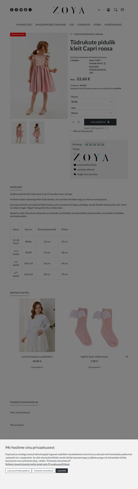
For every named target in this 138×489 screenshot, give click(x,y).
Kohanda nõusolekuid (43, 470)
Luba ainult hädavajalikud (18, 470)
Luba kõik (62, 470)
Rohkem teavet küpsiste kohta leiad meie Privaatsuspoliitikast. (37, 464)
